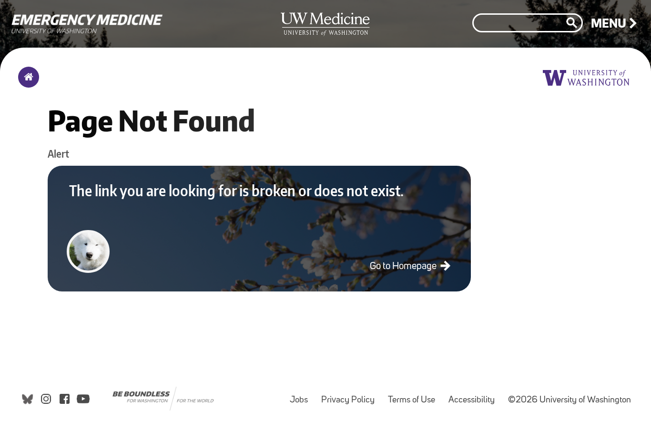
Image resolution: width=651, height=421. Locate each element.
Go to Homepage (404, 266)
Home (26, 83)
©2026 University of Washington (569, 400)
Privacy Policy (350, 395)
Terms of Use (414, 395)
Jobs (302, 395)
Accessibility (474, 395)
